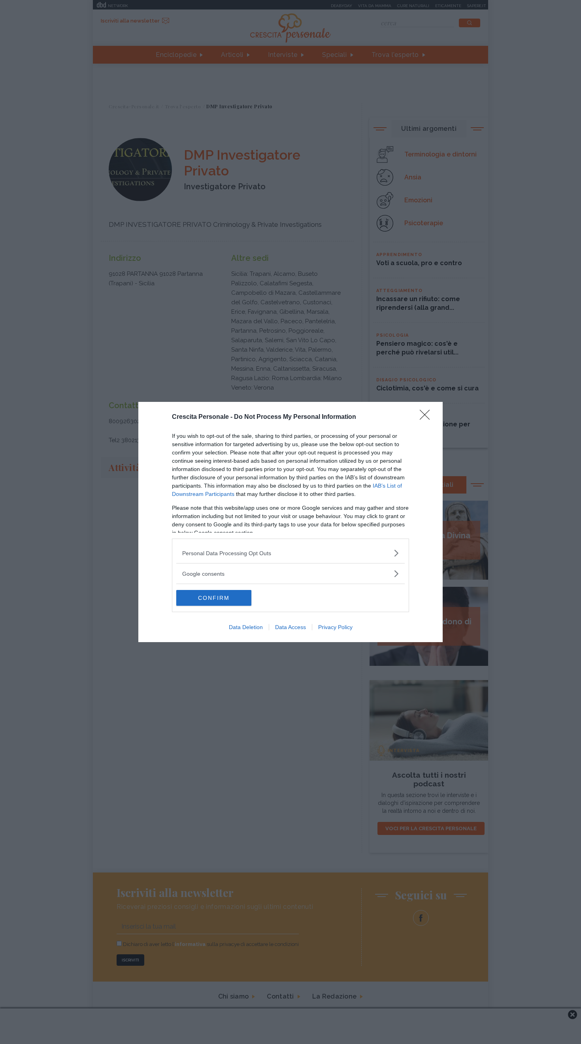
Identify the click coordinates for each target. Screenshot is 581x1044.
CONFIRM (214, 598)
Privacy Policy (335, 627)
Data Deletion (246, 627)
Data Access (290, 627)
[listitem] (290, 553)
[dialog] (290, 522)
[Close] (427, 417)
